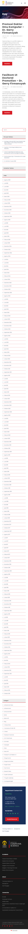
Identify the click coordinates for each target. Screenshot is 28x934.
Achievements (7, 708)
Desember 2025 (7, 206)
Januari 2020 (7, 438)
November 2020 (7, 405)
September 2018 (8, 491)
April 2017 (6, 547)
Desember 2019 (7, 441)
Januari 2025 (7, 243)
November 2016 (7, 564)
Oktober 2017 (7, 528)
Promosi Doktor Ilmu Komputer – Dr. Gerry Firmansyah (13, 28)
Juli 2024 (6, 259)
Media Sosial (5, 901)
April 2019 (6, 468)
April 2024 (6, 269)
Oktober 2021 (7, 368)
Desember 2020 (7, 402)
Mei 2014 (6, 660)
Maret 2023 (6, 312)
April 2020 (6, 428)
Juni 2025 (6, 226)
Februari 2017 (7, 554)
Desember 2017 (7, 521)
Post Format (7, 768)
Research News (7, 771)
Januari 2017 (7, 557)
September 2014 (8, 650)
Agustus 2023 (7, 296)
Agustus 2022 (7, 335)
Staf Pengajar (5, 831)
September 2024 (8, 253)
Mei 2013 (6, 680)
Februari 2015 (7, 634)
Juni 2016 (6, 581)
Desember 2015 (7, 600)
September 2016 (8, 571)
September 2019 (8, 451)
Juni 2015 (6, 620)
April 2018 (6, 508)
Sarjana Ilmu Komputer (8, 861)
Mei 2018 (6, 504)
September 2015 (8, 610)
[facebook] (5, 813)
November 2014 (7, 643)
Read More (7, 63)
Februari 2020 (7, 435)
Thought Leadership (8, 778)
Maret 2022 (6, 352)
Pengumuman (7, 758)
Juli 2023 (6, 299)
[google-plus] (8, 813)
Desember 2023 (7, 282)
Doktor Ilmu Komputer (8, 870)
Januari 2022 (7, 359)
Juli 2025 (6, 223)
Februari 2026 (7, 199)
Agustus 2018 (7, 494)
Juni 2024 (6, 262)
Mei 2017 (6, 544)
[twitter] (15, 813)
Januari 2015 (7, 637)
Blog (5, 721)
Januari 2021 (7, 398)
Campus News (7, 725)
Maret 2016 (6, 590)
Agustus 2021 (7, 375)
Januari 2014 (7, 667)
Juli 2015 (6, 617)
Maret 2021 (6, 392)
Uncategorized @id (8, 781)
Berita (5, 37)
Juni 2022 (6, 342)
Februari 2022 (7, 355)
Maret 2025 (6, 236)
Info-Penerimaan (8, 738)
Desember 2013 (7, 670)
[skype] (12, 813)
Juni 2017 (6, 541)
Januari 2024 (7, 279)
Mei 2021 (6, 385)
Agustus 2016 (7, 574)
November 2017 (7, 524)
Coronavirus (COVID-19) (9, 728)
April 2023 (6, 309)
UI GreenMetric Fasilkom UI (9, 908)
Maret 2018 (6, 511)
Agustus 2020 (7, 415)
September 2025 (8, 216)
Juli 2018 (6, 498)
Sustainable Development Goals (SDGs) (12, 910)
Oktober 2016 (7, 567)
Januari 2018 (7, 518)
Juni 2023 (6, 302)
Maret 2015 (6, 630)
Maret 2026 (6, 196)
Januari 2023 (7, 319)
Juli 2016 (6, 577)
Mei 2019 (6, 465)
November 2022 (7, 325)
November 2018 (7, 484)
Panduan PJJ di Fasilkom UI (10, 754)
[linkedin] (10, 813)
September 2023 (8, 292)
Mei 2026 (6, 190)
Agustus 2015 (7, 614)
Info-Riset (6, 741)
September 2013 (8, 673)
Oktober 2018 (7, 488)
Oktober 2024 (7, 249)
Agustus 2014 (7, 653)
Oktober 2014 (7, 647)
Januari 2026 (7, 203)
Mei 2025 (6, 229)
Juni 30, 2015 (5, 36)
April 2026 (6, 193)
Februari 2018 (7, 514)
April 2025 (6, 233)
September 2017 (8, 531)
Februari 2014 (7, 663)
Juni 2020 (6, 421)
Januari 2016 (7, 597)
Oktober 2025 (7, 213)
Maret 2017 (6, 551)
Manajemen (17, 829)
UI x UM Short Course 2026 (10, 161)
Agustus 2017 (7, 534)
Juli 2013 (6, 677)
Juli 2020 (6, 418)
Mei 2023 (6, 306)
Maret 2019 (6, 471)
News (5, 748)
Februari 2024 (7, 276)
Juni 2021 (6, 382)
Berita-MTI (6, 718)
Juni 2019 (6, 461)
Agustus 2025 (7, 219)
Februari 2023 (7, 315)
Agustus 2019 (7, 455)
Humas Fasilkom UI (17, 36)
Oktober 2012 (7, 693)
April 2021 (6, 388)
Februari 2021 (7, 395)
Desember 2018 (7, 481)
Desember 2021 (7, 362)
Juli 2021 (6, 378)
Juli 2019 (6, 458)
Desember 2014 (7, 640)
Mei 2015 (6, 624)
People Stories (7, 764)
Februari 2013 (7, 690)
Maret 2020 (6, 431)
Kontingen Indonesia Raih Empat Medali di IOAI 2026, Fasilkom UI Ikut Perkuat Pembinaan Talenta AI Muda (14, 143)
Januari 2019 (7, 478)
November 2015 (7, 604)
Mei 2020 (6, 425)
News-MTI (6, 751)
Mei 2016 (6, 584)
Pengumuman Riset (8, 761)
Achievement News (8, 705)
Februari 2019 (7, 475)
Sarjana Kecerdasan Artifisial (9, 858)
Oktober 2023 (7, 289)
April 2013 (6, 683)
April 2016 (6, 587)
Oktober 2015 (7, 607)
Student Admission (8, 774)
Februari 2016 (7, 594)
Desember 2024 (8, 246)
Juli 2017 (6, 537)
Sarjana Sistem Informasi (8, 863)
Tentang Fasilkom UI (7, 829)
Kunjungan (6, 744)
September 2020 (8, 412)
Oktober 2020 (7, 408)
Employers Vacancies (9, 735)
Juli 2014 (6, 657)
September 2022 (8, 332)
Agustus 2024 (7, 256)
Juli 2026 (6, 183)
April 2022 (6, 349)
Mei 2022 (6, 345)
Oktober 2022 (7, 329)
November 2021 (7, 365)
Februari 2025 (7, 239)
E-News (5, 88)
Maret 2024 (6, 272)
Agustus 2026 (7, 180)
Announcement (7, 711)
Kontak (4, 897)
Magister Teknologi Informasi (9, 868)
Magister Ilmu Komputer (8, 865)
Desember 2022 (7, 322)
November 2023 (7, 286)
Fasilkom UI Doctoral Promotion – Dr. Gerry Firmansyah (14, 79)
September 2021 (8, 372)
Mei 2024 (6, 266)
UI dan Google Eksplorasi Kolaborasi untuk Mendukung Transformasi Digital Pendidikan (14, 152)
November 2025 (7, 209)
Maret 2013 (6, 687)
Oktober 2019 (7, 448)
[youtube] (9, 926)
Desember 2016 (7, 561)
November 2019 (7, 445)
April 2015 (6, 627)
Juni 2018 (6, 501)
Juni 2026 (6, 186)
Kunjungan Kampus (7, 899)
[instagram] (17, 813)
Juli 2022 (6, 339)
